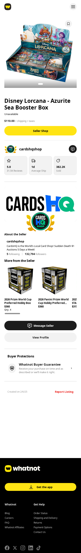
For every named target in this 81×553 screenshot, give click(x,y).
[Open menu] (73, 6)
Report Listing (64, 392)
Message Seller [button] (44, 326)
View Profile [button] (40, 337)
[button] (73, 149)
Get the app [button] (44, 487)
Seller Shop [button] (40, 131)
